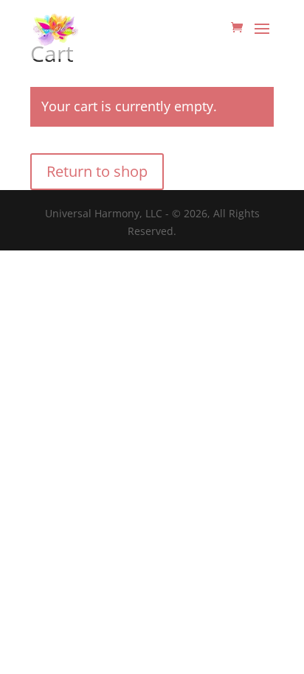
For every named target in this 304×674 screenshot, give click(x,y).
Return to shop (97, 171)
